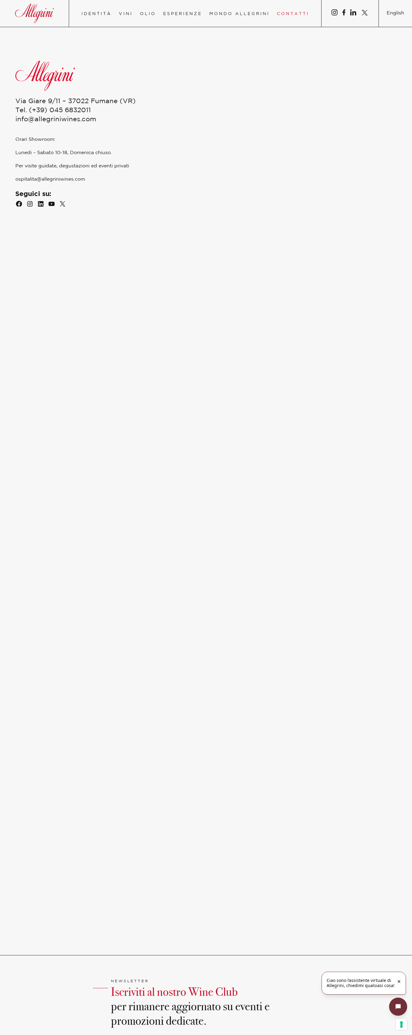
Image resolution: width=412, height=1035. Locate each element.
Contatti (293, 14)
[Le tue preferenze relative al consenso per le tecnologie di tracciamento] (401, 1024)
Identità (96, 14)
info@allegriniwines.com (55, 119)
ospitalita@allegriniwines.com (50, 179)
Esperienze (182, 14)
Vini (126, 14)
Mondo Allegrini (239, 14)
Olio (148, 14)
